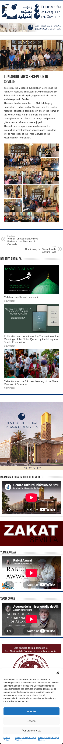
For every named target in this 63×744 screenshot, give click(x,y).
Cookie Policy (7, 738)
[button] (57, 673)
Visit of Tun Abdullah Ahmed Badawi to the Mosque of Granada (22, 240)
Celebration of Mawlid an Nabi (21, 297)
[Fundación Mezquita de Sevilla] (31, 11)
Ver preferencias (31, 730)
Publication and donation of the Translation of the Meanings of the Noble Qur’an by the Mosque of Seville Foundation (31, 339)
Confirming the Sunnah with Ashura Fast (40, 249)
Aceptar (31, 711)
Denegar (31, 720)
